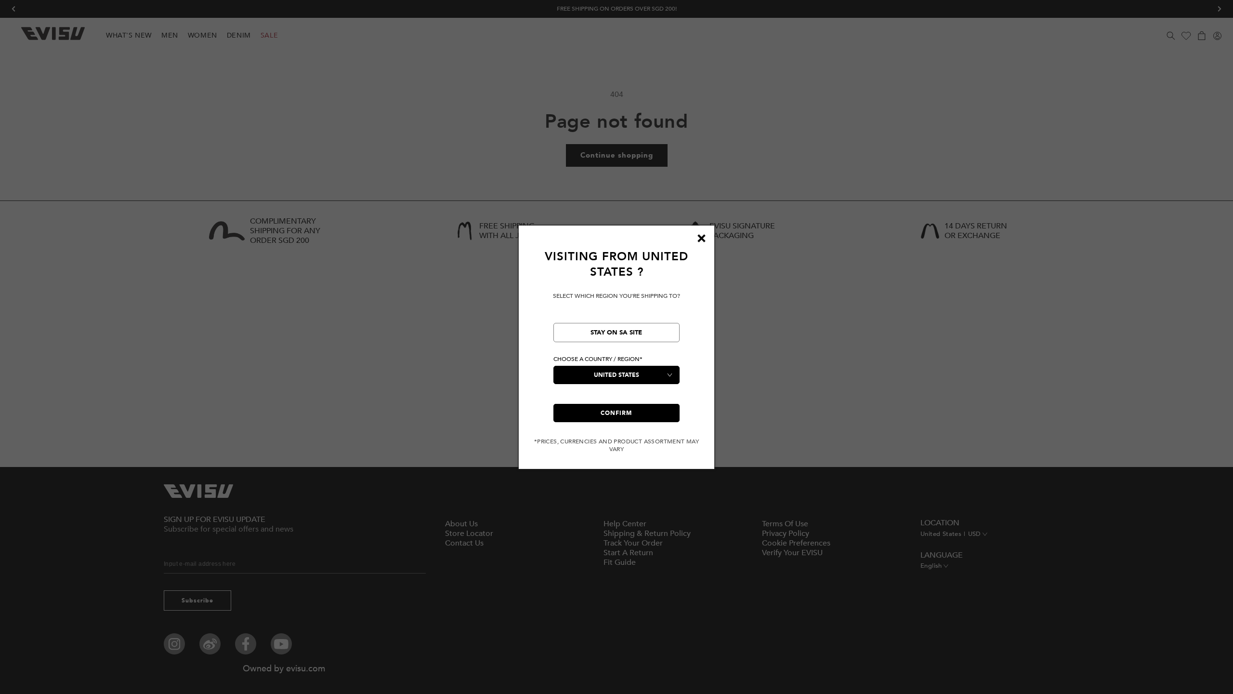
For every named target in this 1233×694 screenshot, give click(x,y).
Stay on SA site (616, 332)
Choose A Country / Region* (598, 359)
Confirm (616, 413)
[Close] (701, 238)
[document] (616, 351)
